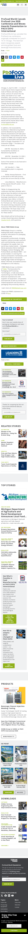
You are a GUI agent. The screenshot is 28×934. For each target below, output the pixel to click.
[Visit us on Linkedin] (9, 895)
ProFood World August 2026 (7, 764)
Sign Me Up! (8, 339)
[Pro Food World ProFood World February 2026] (21, 776)
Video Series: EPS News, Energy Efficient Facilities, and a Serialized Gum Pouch (8, 543)
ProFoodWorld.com (7, 124)
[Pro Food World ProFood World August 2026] (7, 754)
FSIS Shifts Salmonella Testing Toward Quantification (8, 554)
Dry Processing (6, 527)
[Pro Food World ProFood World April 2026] (7, 776)
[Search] (21, 4)
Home (2, 440)
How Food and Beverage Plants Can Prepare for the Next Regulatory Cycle (8, 816)
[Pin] (22, 57)
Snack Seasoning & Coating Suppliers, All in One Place (8, 838)
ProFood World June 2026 (21, 764)
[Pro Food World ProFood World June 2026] (21, 754)
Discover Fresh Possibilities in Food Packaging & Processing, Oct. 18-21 (9, 385)
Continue (14, 930)
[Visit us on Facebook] (5, 895)
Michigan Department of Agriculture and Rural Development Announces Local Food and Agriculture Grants (13, 513)
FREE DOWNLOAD (9, 665)
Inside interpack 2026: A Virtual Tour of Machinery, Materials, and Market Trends (8, 828)
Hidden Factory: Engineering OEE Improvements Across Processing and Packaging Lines (8, 806)
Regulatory (5, 550)
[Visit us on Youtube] (12, 895)
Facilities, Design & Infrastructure (7, 539)
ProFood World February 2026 (20, 786)
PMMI (8, 50)
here (9, 293)
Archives (20, 792)
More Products (8, 736)
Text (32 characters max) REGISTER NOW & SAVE (9, 619)
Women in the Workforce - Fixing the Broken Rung (9, 433)
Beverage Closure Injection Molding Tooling (12, 707)
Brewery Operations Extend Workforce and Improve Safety (9, 531)
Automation (5, 429)
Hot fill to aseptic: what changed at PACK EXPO (9, 395)
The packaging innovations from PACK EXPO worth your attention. (9, 374)
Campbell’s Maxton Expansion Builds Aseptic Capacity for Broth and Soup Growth (8, 566)
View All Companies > (14, 364)
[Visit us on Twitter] (2, 895)
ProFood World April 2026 (7, 786)
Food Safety (5, 462)
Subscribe (8, 792)
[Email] (6, 57)
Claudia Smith (5, 220)
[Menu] (25, 4)
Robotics (4, 451)
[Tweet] (18, 57)
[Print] (2, 57)
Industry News (5, 507)
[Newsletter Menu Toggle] (18, 4)
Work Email (6, 331)
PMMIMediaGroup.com (18, 288)
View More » (5, 845)
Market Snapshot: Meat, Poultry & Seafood (7, 444)
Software (4, 802)
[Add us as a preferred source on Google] (2, 60)
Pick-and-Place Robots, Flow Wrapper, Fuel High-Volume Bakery (9, 455)
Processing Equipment (8, 834)
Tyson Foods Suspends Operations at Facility (9, 465)
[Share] (10, 57)
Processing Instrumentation (6, 824)
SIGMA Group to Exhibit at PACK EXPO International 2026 (12, 730)
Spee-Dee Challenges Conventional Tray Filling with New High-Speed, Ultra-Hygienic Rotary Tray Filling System (13, 723)
